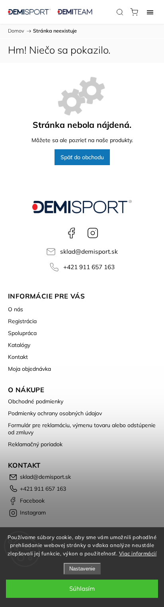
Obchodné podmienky (35, 401)
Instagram (93, 233)
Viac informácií (138, 553)
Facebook (71, 233)
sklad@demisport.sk (89, 251)
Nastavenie (82, 569)
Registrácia (22, 321)
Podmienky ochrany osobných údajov (55, 413)
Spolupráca (22, 333)
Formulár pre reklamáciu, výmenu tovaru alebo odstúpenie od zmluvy (82, 429)
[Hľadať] (120, 12)
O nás (15, 309)
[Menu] (150, 12)
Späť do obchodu (82, 157)
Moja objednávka (29, 368)
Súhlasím (82, 588)
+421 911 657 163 (89, 267)
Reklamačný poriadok (35, 444)
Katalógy (19, 345)
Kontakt (18, 356)
